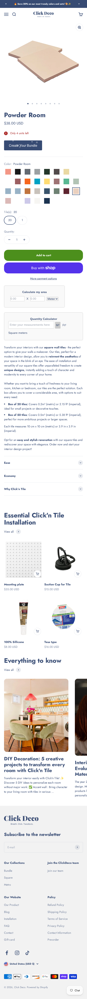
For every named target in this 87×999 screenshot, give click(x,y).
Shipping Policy (57, 912)
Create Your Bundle (23, 145)
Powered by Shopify (37, 987)
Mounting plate (14, 584)
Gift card (9, 940)
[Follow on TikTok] (27, 953)
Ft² (64, 325)
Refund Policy (56, 905)
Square (8, 878)
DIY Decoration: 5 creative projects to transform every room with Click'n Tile (34, 764)
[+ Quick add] (37, 573)
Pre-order (53, 940)
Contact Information (59, 933)
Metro (7, 885)
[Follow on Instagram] (17, 953)
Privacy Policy (56, 926)
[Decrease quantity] (9, 240)
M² (57, 325)
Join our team (55, 871)
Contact (8, 933)
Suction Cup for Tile (57, 584)
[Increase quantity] (24, 240)
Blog (7, 912)
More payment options (43, 278)
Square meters (17, 332)
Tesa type (50, 642)
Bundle (8, 871)
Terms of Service (58, 919)
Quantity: (9, 232)
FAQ (6, 926)
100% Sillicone (14, 642)
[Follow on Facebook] (7, 953)
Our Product (11, 905)
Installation (10, 919)
